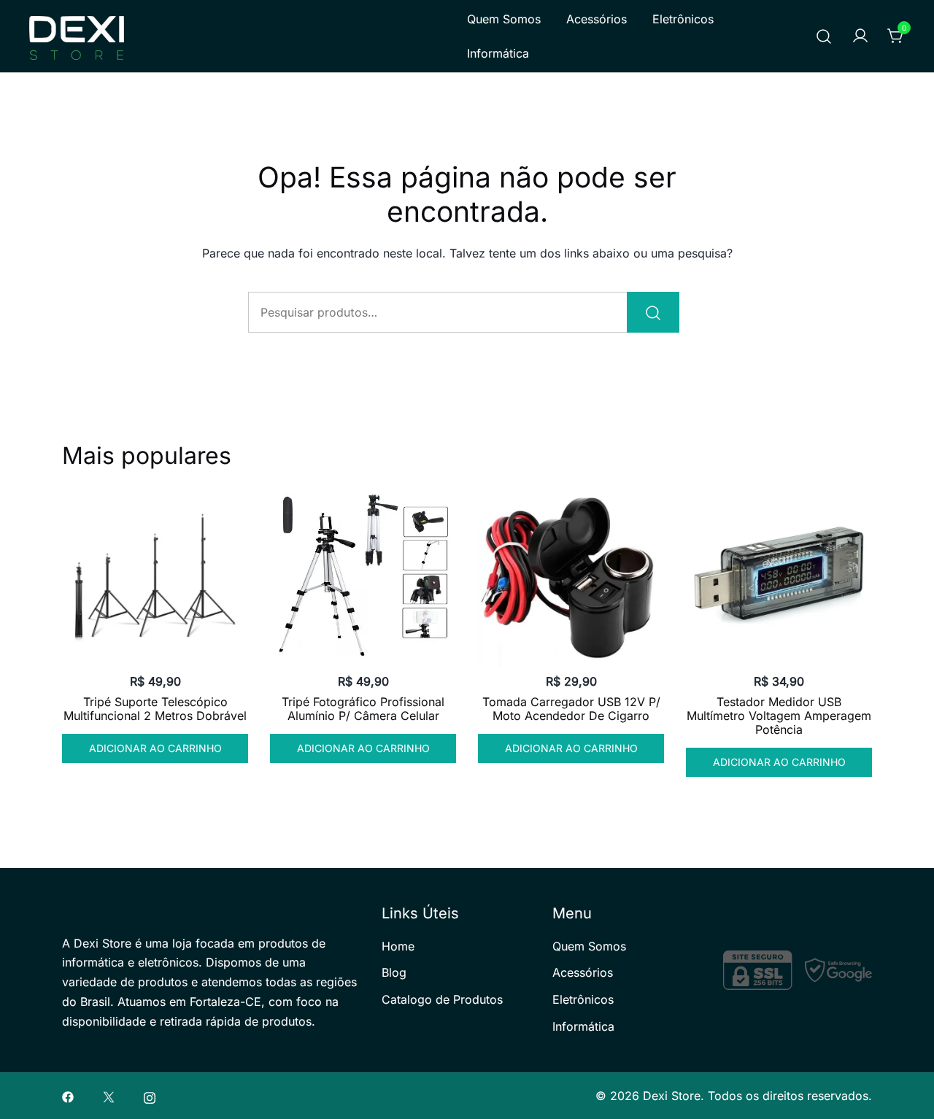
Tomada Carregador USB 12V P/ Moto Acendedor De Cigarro (571, 708)
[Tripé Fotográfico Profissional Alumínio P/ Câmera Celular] (363, 575)
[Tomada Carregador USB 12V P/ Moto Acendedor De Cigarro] (571, 575)
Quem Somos (504, 19)
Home (398, 946)
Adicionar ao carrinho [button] (155, 748)
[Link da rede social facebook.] (68, 1095)
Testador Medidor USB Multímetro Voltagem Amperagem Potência (779, 715)
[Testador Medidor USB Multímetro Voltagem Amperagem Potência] (779, 575)
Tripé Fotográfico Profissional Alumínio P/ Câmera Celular (363, 708)
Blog (394, 972)
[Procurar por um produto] (824, 36)
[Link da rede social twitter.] (109, 1095)
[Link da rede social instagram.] (149, 1095)
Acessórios (596, 19)
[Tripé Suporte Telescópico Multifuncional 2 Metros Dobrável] (155, 575)
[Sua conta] (860, 36)
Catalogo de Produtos (442, 999)
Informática (498, 53)
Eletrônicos (683, 19)
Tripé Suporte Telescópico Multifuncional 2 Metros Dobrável (155, 708)
